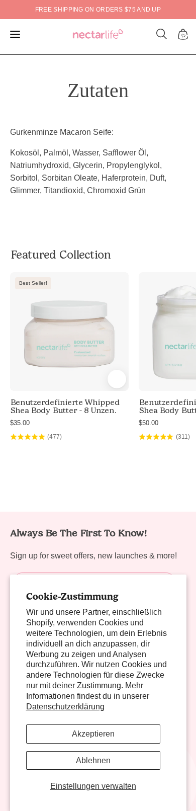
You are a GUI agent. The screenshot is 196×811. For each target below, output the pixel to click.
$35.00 (20, 423)
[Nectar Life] (98, 34)
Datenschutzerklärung (65, 706)
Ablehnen (93, 760)
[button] (161, 34)
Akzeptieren (93, 733)
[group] (98, 9)
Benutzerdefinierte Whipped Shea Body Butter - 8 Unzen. (65, 406)
